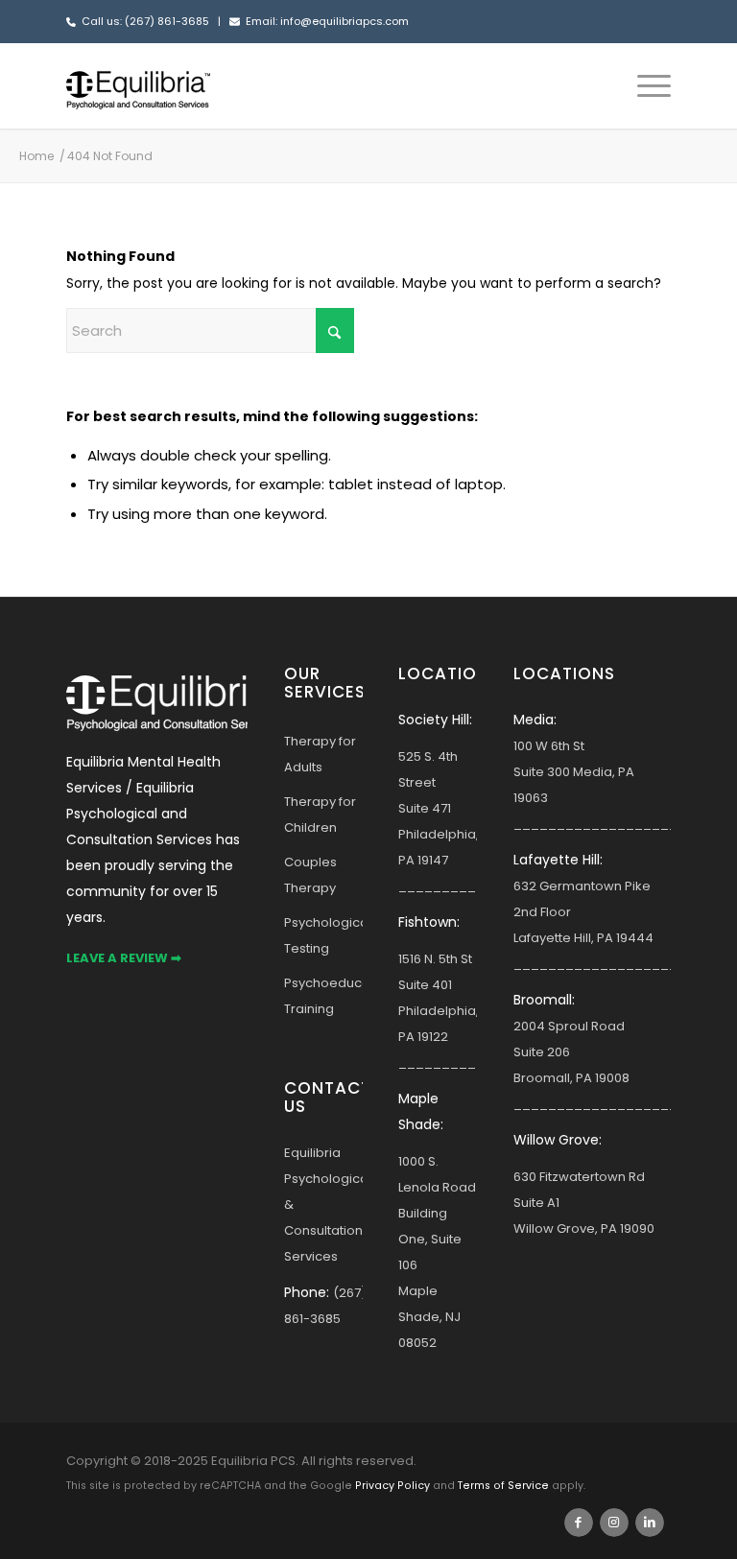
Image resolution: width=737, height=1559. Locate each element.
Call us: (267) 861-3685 (145, 21)
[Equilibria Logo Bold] (138, 85)
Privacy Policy (392, 1485)
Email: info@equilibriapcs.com (327, 21)
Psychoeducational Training (323, 996)
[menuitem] (644, 85)
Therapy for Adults (320, 754)
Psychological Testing (323, 935)
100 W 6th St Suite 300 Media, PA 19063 (573, 772)
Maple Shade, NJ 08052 (429, 1317)
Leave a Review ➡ (123, 958)
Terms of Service (503, 1485)
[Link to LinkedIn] (649, 1522)
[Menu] (644, 85)
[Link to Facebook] (578, 1522)
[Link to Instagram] (614, 1522)
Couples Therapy (310, 875)
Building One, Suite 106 (430, 1239)
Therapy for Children (320, 814)
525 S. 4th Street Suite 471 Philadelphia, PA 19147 (438, 808)
